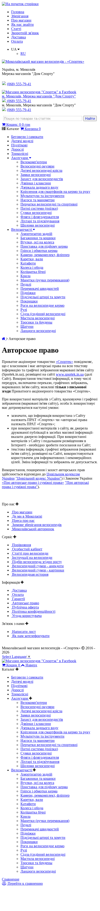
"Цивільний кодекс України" (38, 478)
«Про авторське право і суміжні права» (33, 483)
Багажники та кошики (38, 238)
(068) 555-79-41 (19, 101)
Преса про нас (23, 521)
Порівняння (21, 545)
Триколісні (19, 154)
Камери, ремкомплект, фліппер (45, 255)
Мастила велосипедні (37, 318)
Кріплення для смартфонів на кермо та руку (55, 192)
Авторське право (25, 603)
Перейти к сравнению (25, 883)
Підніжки (28, 293)
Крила (25, 276)
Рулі (23, 310)
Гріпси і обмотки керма (38, 251)
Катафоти (28, 263)
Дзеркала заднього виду (39, 187)
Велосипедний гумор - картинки (37, 570)
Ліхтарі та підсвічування (39, 221)
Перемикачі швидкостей (39, 289)
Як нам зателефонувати (30, 636)
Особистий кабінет (26, 549)
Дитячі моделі (22, 141)
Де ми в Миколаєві (26, 516)
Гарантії (18, 599)
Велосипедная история (29, 574)
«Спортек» (64, 362)
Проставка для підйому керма (44, 246)
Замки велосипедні (35, 175)
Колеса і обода (31, 267)
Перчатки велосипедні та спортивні (48, 204)
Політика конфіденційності (33, 611)
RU (23, 54)
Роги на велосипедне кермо (42, 305)
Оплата (17, 41)
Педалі (25, 284)
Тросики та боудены (36, 322)
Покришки (29, 301)
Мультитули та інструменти (42, 196)
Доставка (18, 37)
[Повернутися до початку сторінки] (20, 4)
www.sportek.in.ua (70, 374)
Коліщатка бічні (33, 272)
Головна (17, 12)
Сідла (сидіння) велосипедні (42, 314)
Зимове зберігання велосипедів (36, 525)
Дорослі (17, 149)
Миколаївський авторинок (32, 529)
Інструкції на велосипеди (31, 558)
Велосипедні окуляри (37, 166)
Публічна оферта (25, 607)
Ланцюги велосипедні (38, 331)
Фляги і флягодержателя (39, 217)
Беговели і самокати (27, 137)
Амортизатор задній (36, 234)
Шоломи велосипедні (37, 225)
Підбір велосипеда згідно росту (36, 562)
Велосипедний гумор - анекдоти (37, 566)
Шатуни (26, 327)
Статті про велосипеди (29, 553)
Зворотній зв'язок (25, 33)
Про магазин (21, 20)
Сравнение (10, 879)
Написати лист (23, 632)
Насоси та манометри (37, 200)
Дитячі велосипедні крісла (41, 170)
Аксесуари (20, 158)
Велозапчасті (22, 229)
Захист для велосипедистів (41, 179)
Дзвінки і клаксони (35, 183)
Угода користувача (26, 616)
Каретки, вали (31, 259)
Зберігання (19, 16)
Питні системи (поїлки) (39, 208)
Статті (16, 29)
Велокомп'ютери (33, 162)
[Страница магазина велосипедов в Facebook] (39, 92)
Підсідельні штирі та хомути (42, 297)
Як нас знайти (22, 24)
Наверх (31, 665)
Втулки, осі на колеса (37, 242)
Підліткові (19, 145)
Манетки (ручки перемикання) (44, 280)
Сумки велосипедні (36, 213)
